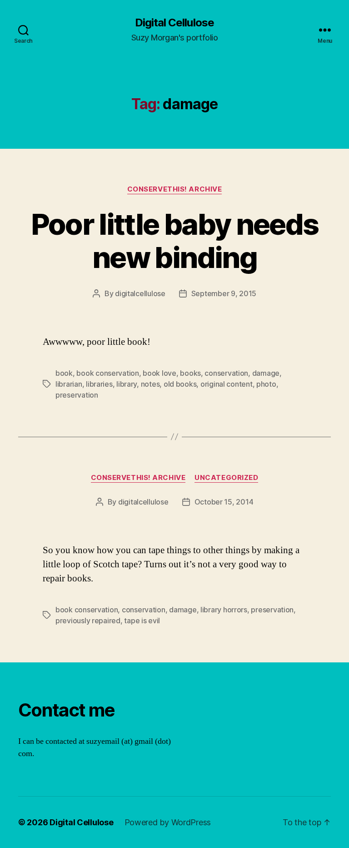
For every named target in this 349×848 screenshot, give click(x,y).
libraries (99, 384)
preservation (76, 394)
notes (150, 384)
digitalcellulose (140, 293)
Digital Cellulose (174, 22)
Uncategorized (226, 478)
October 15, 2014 (224, 501)
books (190, 373)
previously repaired (87, 620)
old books (180, 384)
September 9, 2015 (223, 293)
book (64, 373)
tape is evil (142, 620)
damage (265, 373)
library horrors (223, 609)
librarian (68, 384)
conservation (226, 373)
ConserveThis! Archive (174, 189)
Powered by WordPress (168, 822)
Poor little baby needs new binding (174, 241)
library (126, 384)
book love (159, 373)
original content (226, 384)
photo (266, 384)
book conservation (107, 373)
